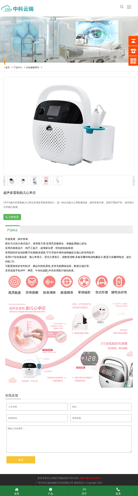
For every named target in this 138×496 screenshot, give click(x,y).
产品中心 (18, 67)
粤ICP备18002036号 (90, 478)
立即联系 (14, 217)
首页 (7, 67)
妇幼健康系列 (32, 67)
